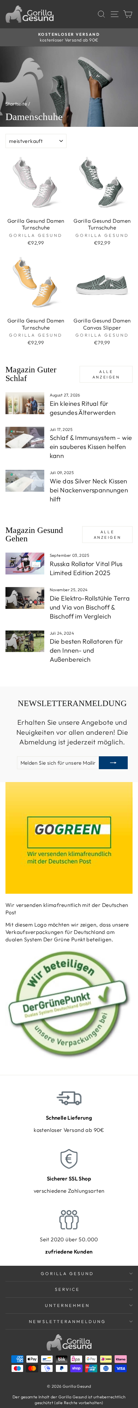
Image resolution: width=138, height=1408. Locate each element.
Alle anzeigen (106, 374)
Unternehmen (67, 1305)
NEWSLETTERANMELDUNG (67, 1321)
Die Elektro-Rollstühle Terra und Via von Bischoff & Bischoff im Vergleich (90, 607)
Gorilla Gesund (67, 1273)
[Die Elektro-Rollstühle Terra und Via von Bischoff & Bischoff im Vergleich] (24, 598)
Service (67, 1289)
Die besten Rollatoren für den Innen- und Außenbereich (86, 650)
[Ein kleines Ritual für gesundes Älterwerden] (24, 403)
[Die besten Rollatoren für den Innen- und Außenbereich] (24, 641)
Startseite (16, 104)
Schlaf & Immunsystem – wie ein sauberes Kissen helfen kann (91, 447)
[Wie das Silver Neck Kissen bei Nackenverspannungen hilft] (24, 481)
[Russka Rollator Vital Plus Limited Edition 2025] (24, 563)
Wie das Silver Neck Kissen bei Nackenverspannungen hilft (89, 490)
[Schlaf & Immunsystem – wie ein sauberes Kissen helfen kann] (24, 438)
